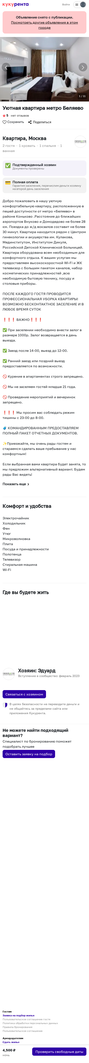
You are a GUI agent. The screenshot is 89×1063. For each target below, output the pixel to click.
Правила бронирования (17, 1027)
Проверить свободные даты (59, 1051)
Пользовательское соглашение (23, 1030)
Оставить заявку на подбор (28, 754)
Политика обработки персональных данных (30, 1023)
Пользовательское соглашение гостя (26, 1019)
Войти (66, 4)
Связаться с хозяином (24, 694)
